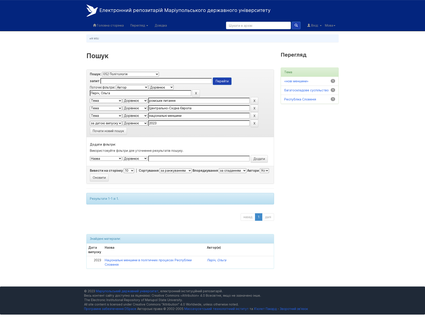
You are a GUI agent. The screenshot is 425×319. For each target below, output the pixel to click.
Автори (253, 170)
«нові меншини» (296, 81)
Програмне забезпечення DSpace (110, 309)
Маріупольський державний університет (127, 291)
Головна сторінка (110, 25)
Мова (329, 25)
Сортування (149, 170)
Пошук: (95, 74)
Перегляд (138, 25)
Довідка (161, 25)
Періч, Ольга (216, 260)
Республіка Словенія (300, 99)
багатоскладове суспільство (306, 90)
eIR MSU (94, 38)
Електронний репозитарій (184, 10)
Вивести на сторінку (106, 170)
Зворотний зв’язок (294, 309)
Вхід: (314, 25)
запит (95, 81)
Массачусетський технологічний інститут (216, 309)
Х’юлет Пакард (265, 309)
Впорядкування (205, 170)
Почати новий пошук (108, 131)
